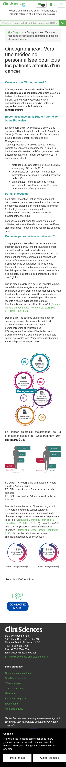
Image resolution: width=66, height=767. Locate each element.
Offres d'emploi (13, 683)
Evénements (11, 703)
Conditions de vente (15, 678)
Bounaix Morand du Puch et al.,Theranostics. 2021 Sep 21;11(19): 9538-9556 (32, 307)
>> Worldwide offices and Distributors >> (26, 656)
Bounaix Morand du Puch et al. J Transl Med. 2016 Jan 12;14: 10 (29, 521)
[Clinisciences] (9, 32)
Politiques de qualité (16, 698)
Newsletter (10, 693)
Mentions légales (14, 708)
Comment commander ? (18, 673)
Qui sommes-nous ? (16, 688)
